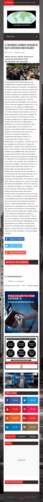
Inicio (23, 286)
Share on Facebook (16, 239)
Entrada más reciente (12, 286)
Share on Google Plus (17, 252)
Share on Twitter (15, 246)
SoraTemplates (20, 497)
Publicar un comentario (16, 281)
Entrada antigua (32, 286)
